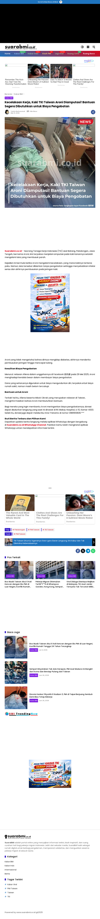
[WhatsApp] (93, 551)
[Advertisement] (50, 10)
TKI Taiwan (49, 529)
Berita (7, 873)
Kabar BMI (9, 98)
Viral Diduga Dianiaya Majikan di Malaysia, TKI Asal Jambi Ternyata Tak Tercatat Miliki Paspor (81, 584)
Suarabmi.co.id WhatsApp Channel (26, 424)
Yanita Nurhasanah (18, 111)
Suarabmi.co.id (13, 250)
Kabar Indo (9, 865)
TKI (8, 896)
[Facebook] (78, 551)
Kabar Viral (12, 884)
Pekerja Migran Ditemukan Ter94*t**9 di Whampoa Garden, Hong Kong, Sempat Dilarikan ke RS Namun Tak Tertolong (49, 584)
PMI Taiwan (34, 529)
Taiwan (10, 892)
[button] (82, 46)
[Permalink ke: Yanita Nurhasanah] (8, 112)
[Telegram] (88, 551)
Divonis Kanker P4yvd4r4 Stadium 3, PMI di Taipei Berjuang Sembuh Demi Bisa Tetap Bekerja (61, 695)
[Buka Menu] (88, 46)
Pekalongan (20, 529)
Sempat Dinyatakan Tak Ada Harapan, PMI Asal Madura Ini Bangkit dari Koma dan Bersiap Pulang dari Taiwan (61, 670)
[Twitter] (83, 551)
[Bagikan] (93, 112)
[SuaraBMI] (32, 46)
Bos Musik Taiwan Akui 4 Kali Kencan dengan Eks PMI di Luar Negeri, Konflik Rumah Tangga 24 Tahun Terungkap (19, 584)
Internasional (10, 869)
